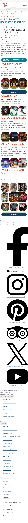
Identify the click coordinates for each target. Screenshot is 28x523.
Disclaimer (6, 481)
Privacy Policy (7, 491)
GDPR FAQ (6, 498)
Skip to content (4, 1)
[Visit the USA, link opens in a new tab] (8, 473)
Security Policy (7, 484)
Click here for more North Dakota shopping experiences (13, 59)
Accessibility (6, 494)
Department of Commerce (10, 488)
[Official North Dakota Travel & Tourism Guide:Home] (4, 5)
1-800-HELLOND (5, 392)
